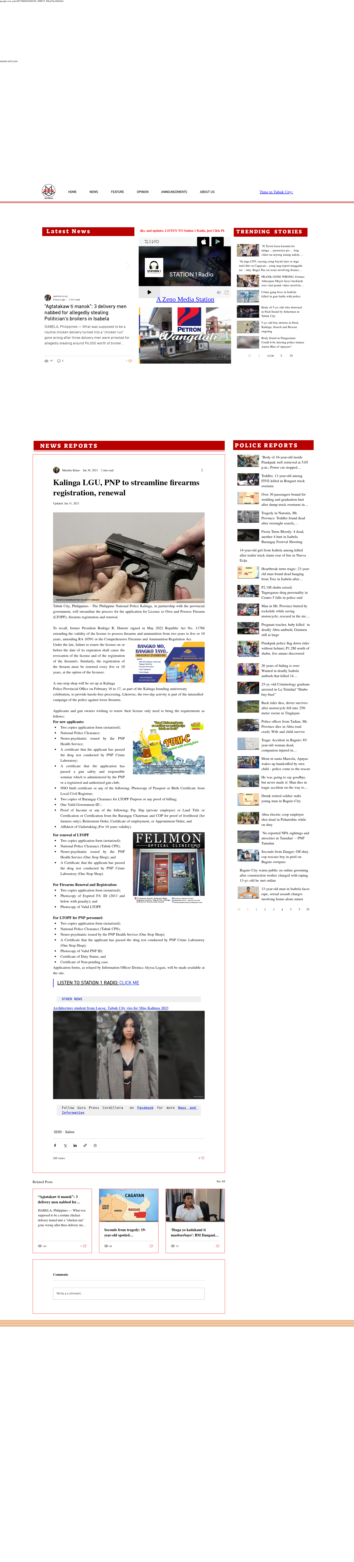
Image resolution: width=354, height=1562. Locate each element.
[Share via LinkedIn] (75, 1145)
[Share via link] (85, 1145)
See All (221, 1181)
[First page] (249, 355)
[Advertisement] (123, 31)
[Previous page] (259, 355)
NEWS (58, 1131)
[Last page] (291, 355)
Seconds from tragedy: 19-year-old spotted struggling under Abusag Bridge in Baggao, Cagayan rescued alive (126, 1232)
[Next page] (281, 355)
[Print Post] (95, 1145)
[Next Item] (128, 265)
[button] (185, 335)
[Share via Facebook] (55, 1145)
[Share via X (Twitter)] (65, 1145)
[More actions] (202, 470)
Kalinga (69, 1131)
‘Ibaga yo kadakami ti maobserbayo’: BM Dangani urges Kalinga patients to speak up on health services (193, 1232)
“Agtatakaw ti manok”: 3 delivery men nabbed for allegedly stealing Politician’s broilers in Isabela (60, 1199)
